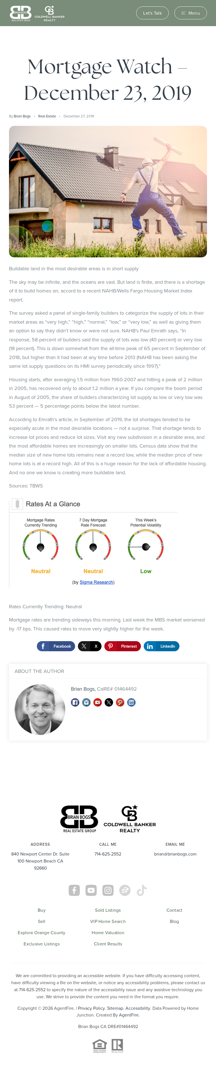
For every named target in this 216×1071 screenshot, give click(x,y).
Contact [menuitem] (174, 910)
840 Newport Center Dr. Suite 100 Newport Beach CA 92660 (40, 861)
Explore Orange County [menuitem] (41, 932)
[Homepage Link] (37, 12)
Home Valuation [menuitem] (108, 932)
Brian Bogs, (104, 688)
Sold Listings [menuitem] (108, 910)
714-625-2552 (107, 854)
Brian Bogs (22, 116)
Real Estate (47, 116)
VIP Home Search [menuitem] (108, 921)
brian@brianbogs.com (175, 854)
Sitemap (115, 1008)
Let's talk (152, 13)
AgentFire (129, 1015)
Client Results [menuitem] (108, 944)
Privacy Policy (91, 1008)
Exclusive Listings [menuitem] (42, 944)
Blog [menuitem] (174, 921)
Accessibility (137, 1008)
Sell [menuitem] (42, 921)
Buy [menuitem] (42, 910)
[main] (108, 410)
